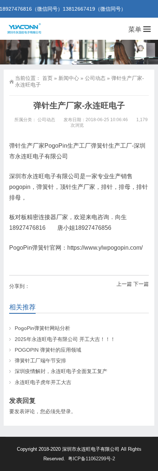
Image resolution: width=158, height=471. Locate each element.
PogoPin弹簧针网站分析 (42, 328)
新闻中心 (68, 78)
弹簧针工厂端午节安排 (40, 360)
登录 (66, 411)
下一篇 (141, 284)
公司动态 (95, 78)
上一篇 (124, 284)
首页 (47, 78)
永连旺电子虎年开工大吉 (43, 382)
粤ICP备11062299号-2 (91, 458)
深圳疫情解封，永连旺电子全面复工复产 (61, 371)
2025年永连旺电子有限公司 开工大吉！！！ (65, 339)
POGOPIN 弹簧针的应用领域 (48, 350)
